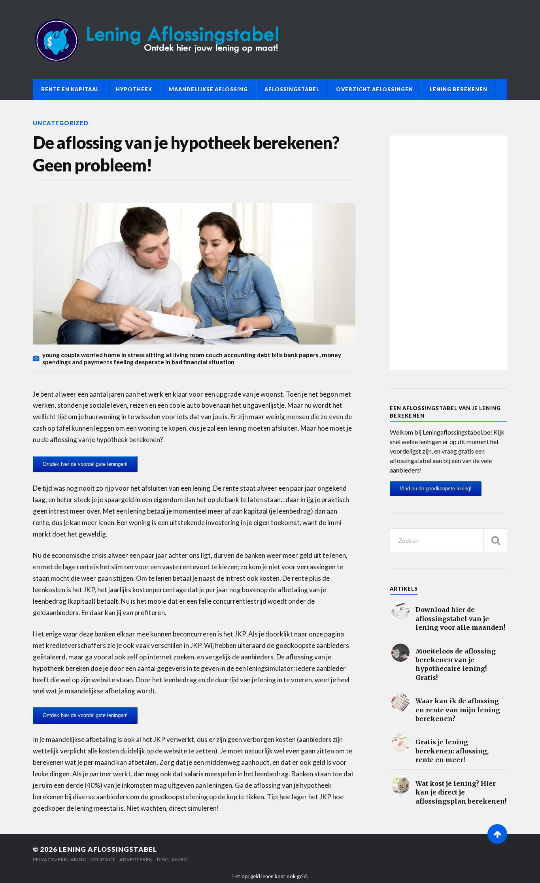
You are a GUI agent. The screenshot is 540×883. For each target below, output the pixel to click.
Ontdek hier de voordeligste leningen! (85, 464)
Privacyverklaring (60, 859)
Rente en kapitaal (70, 89)
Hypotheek (134, 89)
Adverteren (136, 859)
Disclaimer (172, 859)
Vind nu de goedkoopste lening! (436, 488)
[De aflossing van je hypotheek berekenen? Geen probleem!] (194, 274)
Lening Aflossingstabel (108, 849)
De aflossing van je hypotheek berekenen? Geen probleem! (186, 153)
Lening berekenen (458, 89)
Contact (103, 859)
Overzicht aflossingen (374, 89)
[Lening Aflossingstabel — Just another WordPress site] (270, 39)
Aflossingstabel (291, 89)
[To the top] (497, 834)
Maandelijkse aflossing (208, 89)
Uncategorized (61, 123)
